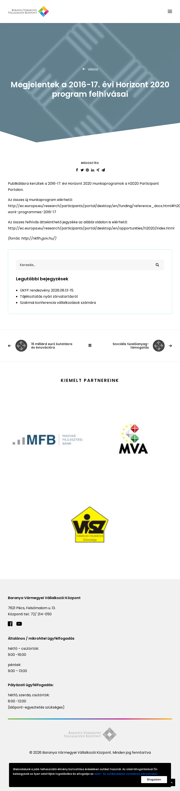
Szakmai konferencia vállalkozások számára (58, 302)
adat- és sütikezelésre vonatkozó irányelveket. (126, 774)
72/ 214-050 (41, 614)
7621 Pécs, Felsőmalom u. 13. (32, 607)
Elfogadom (154, 779)
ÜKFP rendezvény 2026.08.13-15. (47, 290)
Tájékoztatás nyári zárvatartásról (49, 296)
